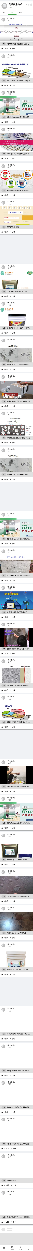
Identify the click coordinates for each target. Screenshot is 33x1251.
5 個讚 (6, 49)
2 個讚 (6, 727)
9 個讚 (6, 1112)
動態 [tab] (12, 12)
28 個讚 (6, 1149)
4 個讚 (6, 479)
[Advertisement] (16, 249)
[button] (4, 1248)
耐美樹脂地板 (11, 18)
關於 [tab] (4, 12)
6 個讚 (6, 85)
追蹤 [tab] (20, 12)
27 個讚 (6, 1222)
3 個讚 (6, 232)
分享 (13, 49)
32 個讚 (6, 1185)
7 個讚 (6, 654)
